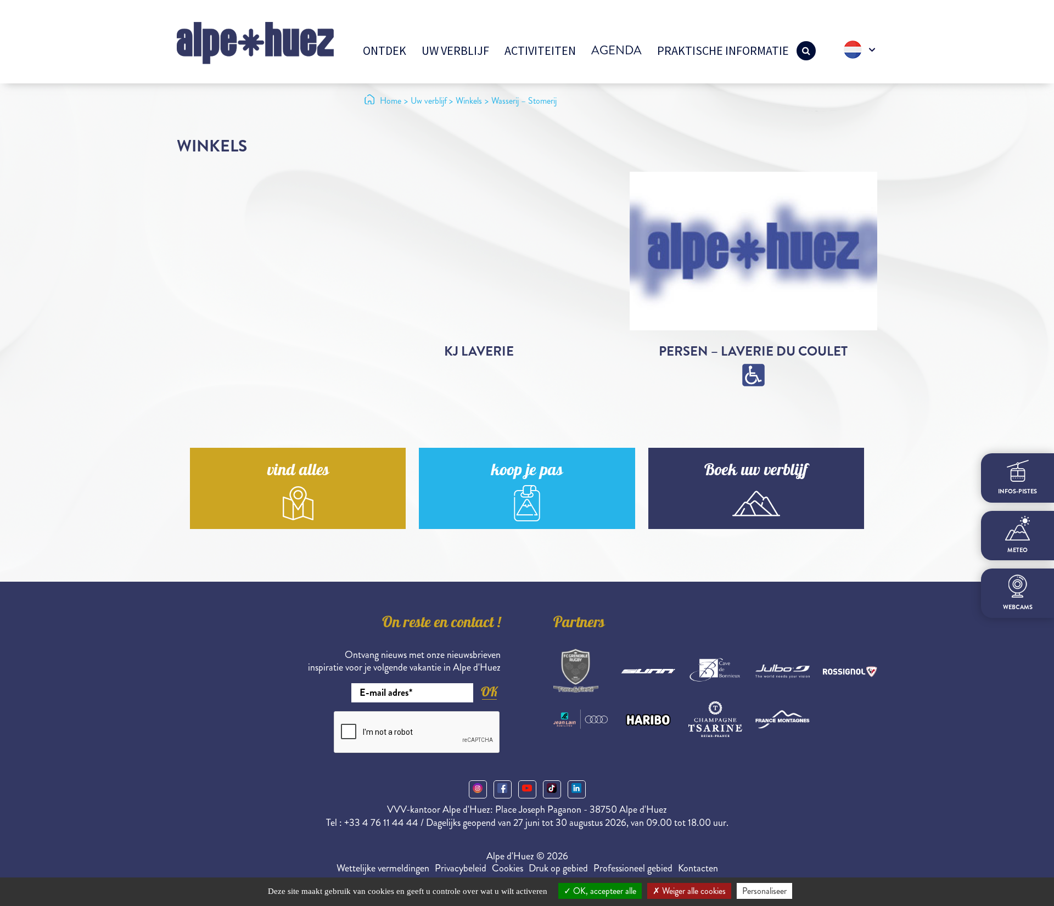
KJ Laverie (479, 351)
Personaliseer (764, 891)
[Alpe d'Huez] (255, 42)
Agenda (616, 50)
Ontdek (384, 50)
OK (489, 691)
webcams (1018, 607)
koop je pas (527, 471)
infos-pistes (1017, 491)
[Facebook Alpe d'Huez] (503, 789)
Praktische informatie (723, 50)
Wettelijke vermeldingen (383, 868)
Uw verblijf (455, 50)
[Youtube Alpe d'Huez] (527, 789)
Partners (579, 624)
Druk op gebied (558, 868)
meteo (1017, 550)
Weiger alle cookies (693, 891)
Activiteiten (540, 50)
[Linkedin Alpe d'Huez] (577, 789)
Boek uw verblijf (756, 471)
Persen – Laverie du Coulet (753, 351)
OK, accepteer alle (603, 891)
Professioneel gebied (632, 868)
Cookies (507, 868)
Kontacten (698, 868)
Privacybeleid (460, 868)
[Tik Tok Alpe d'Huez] (552, 789)
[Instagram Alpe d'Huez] (478, 789)
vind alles (298, 471)
